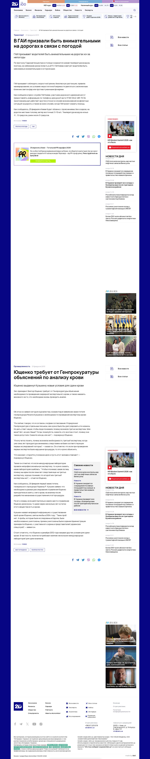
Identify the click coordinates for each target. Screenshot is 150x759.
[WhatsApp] (94, 136)
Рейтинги (46, 1)
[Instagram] (41, 724)
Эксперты (89, 10)
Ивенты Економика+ (120, 1)
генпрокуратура (37, 550)
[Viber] (88, 136)
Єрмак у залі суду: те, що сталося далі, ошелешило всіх (121, 664)
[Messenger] (99, 136)
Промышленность (22, 366)
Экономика (18, 10)
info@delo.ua (118, 731)
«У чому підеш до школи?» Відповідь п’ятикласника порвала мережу (121, 641)
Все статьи (123, 45)
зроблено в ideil (130, 755)
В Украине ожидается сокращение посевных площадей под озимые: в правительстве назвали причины (119, 173)
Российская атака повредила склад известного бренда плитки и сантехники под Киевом (120, 197)
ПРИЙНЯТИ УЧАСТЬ (43, 161)
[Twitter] (83, 136)
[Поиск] (134, 10)
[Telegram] (77, 136)
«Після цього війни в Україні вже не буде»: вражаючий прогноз (120, 311)
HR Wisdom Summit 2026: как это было (120, 141)
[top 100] (23, 4)
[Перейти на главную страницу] (15, 4)
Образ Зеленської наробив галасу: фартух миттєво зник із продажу (120, 331)
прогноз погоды (21, 126)
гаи (33, 126)
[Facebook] (72, 137)
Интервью (92, 712)
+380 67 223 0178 (91, 726)
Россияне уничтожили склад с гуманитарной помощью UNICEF (118, 207)
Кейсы (90, 707)
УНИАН (24, 121)
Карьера (48, 10)
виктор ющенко (21, 550)
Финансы (38, 10)
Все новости (123, 37)
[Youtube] (34, 724)
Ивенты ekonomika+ (53, 713)
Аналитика (73, 712)
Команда (116, 703)
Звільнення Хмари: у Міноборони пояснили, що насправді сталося (121, 685)
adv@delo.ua (89, 727)
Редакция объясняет (92, 716)
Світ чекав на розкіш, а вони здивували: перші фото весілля (120, 354)
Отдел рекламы (119, 706)
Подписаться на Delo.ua (120, 147)
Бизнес (29, 10)
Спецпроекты (83, 1)
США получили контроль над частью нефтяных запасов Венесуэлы (120, 162)
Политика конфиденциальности (121, 711)
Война (57, 10)
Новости (78, 10)
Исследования (74, 716)
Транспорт (19, 35)
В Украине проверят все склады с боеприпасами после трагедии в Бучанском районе (120, 185)
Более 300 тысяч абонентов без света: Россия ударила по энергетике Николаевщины (121, 218)
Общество (67, 10)
